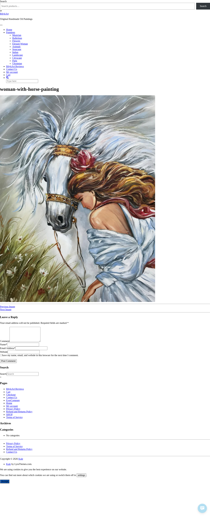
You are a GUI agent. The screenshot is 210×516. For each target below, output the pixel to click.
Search (3, 1)
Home (9, 29)
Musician (16, 35)
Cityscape (17, 58)
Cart (8, 75)
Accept (4, 481)
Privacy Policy (13, 409)
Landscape (17, 55)
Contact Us (11, 69)
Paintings (10, 32)
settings (81, 475)
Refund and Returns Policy (19, 411)
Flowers (16, 41)
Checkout (11, 394)
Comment (5, 341)
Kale (20, 459)
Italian (15, 52)
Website (4, 352)
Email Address (7, 348)
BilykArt (4, 13)
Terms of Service (14, 417)
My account (12, 72)
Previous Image (7, 306)
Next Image (5, 309)
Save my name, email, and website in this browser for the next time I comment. (40, 355)
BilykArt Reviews (15, 66)
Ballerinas (17, 38)
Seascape (16, 49)
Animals (16, 46)
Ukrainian (17, 63)
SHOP (9, 414)
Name (3, 344)
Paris (14, 60)
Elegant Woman (20, 43)
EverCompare (13, 400)
